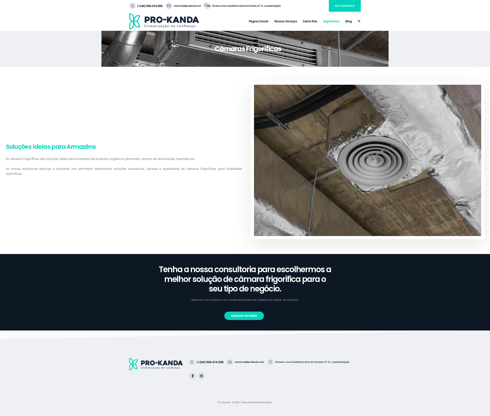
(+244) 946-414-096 (150, 6)
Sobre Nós (310, 21)
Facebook (192, 375)
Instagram (201, 375)
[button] (244, 316)
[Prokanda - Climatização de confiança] (164, 21)
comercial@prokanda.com (187, 5)
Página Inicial (258, 21)
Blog (348, 21)
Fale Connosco (345, 5)
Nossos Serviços (285, 21)
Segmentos (331, 21)
